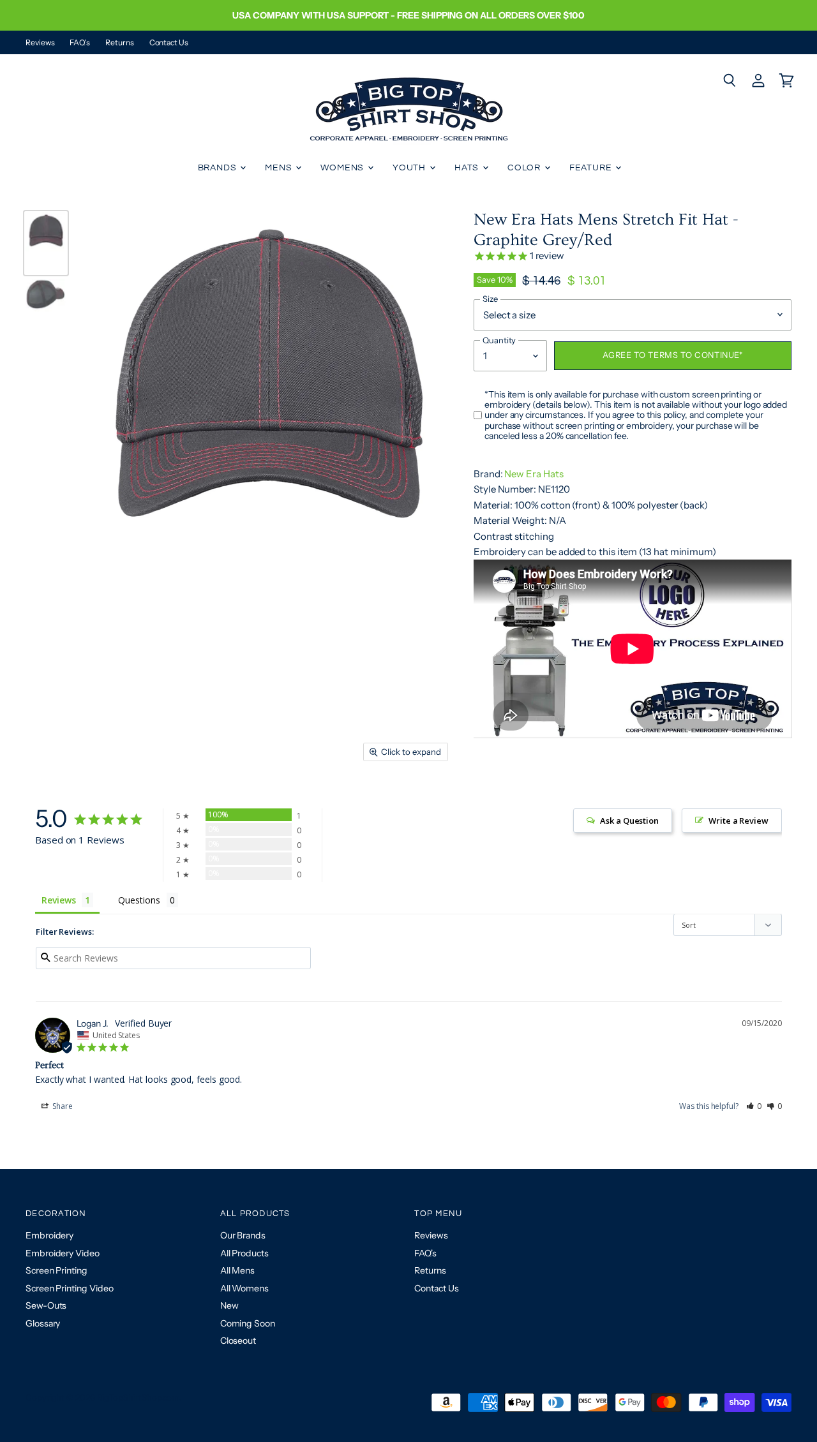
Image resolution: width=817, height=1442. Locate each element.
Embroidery (49, 1235)
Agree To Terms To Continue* (672, 355)
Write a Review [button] (738, 820)
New (229, 1305)
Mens (279, 167)
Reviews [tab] (58, 900)
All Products (244, 1253)
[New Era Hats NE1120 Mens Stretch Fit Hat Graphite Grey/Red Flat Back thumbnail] (46, 309)
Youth (410, 167)
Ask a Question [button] (629, 820)
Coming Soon (247, 1323)
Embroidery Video (63, 1253)
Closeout (238, 1340)
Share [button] (61, 1106)
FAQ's (80, 42)
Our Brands (243, 1235)
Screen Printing (56, 1270)
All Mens (237, 1270)
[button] (754, 1106)
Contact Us (168, 42)
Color (525, 167)
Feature (592, 167)
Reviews (40, 42)
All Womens (244, 1288)
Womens (343, 167)
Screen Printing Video (69, 1288)
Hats (467, 167)
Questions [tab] (139, 900)
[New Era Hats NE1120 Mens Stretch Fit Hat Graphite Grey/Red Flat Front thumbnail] (46, 243)
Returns (119, 42)
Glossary (43, 1323)
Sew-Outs (46, 1305)
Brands (218, 167)
